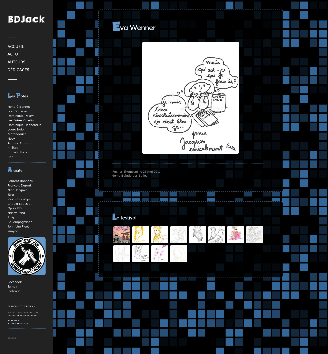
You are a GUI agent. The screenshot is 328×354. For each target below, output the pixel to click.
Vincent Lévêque (20, 199)
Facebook (15, 282)
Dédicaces (18, 70)
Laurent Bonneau (20, 181)
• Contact (13, 320)
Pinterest (14, 291)
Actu (13, 54)
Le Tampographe (20, 222)
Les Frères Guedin (21, 120)
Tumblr (12, 286)
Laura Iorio (16, 129)
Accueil (16, 46)
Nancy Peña (16, 213)
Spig (11, 217)
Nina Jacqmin (18, 190)
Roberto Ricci (17, 152)
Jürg (11, 195)
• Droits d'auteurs (18, 323)
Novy (11, 139)
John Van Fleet (18, 226)
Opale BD (15, 208)
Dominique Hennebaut (24, 125)
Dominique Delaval (21, 116)
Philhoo (13, 148)
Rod (10, 157)
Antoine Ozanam (20, 143)
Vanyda (13, 231)
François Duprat (19, 185)
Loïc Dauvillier (18, 111)
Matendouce (17, 134)
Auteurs (17, 62)
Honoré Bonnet (19, 107)
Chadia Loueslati (20, 204)
